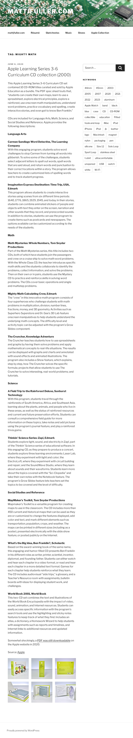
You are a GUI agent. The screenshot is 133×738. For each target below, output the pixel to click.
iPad (115, 123)
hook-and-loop (92, 123)
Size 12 (100, 146)
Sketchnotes (52, 32)
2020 (108, 93)
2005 (88, 93)
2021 (117, 93)
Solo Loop (113, 146)
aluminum (109, 99)
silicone (88, 146)
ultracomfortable (104, 158)
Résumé (35, 32)
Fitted (117, 117)
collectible (90, 117)
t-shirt (88, 158)
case (95, 111)
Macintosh (98, 134)
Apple (21, 652)
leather (114, 128)
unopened (90, 164)
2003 (110, 88)
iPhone (88, 128)
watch (111, 164)
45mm (99, 88)
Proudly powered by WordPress (23, 730)
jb (106, 128)
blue (87, 111)
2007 (98, 93)
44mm (88, 88)
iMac (106, 123)
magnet (113, 134)
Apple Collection (100, 32)
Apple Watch (91, 105)
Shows (81, 32)
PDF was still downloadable (53, 640)
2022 (87, 99)
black (114, 105)
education (104, 117)
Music (68, 32)
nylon (87, 140)
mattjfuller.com (41, 11)
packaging (99, 140)
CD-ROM (115, 111)
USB (101, 164)
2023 (97, 99)
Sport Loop (90, 152)
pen (111, 140)
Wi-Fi (97, 169)
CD (104, 111)
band (105, 105)
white (87, 169)
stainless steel (107, 152)
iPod (98, 128)
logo (87, 134)
